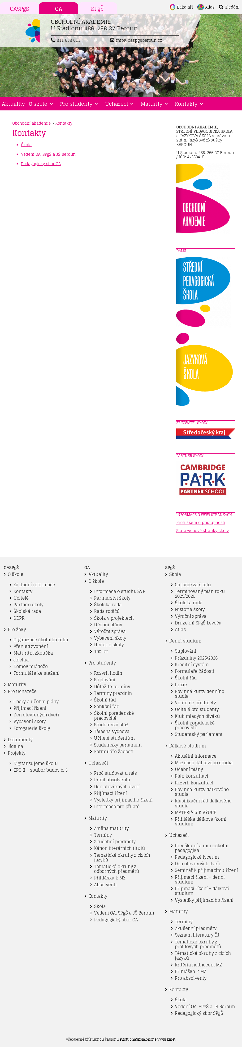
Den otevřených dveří (36, 715)
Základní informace (34, 584)
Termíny (103, 835)
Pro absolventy (191, 978)
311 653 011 (68, 40)
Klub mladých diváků (197, 716)
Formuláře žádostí (114, 751)
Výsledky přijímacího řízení (123, 800)
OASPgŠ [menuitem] (19, 9)
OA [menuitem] (58, 9)
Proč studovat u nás (115, 773)
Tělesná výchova (112, 731)
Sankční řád (106, 706)
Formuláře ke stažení (36, 673)
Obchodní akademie (31, 123)
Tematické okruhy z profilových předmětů (198, 944)
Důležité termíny (112, 686)
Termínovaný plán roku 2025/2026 (200, 594)
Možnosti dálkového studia (204, 762)
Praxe (181, 684)
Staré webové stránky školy (202, 530)
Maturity (151, 103)
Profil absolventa (112, 779)
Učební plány (108, 624)
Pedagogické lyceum (197, 857)
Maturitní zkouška (33, 653)
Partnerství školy (112, 598)
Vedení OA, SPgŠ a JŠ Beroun (124, 913)
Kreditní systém (192, 664)
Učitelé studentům (114, 738)
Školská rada (27, 611)
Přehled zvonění (30, 646)
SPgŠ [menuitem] (97, 9)
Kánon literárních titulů (119, 848)
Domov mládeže (30, 666)
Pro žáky (17, 629)
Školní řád (105, 700)
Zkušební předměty (115, 841)
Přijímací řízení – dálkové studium (202, 891)
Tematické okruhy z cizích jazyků (122, 857)
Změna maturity (111, 828)
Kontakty (186, 103)
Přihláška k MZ (109, 878)
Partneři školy (28, 604)
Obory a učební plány (36, 701)
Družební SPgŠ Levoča (198, 623)
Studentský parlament (118, 745)
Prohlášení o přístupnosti (200, 522)
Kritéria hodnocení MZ (198, 965)
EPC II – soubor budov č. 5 (40, 770)
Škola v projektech (114, 618)
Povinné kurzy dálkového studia (202, 792)
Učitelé (21, 598)
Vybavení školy (29, 721)
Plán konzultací (191, 776)
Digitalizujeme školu (35, 763)
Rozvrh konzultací (194, 783)
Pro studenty (76, 103)
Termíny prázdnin (113, 693)
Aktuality (13, 103)
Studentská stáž (111, 724)
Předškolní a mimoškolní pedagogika (202, 848)
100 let (101, 651)
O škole (38, 103)
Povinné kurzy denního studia (199, 694)
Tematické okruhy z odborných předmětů (116, 869)
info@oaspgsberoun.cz (139, 40)
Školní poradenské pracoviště (114, 716)
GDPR (19, 618)
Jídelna (21, 660)
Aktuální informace (195, 756)
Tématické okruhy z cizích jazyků (203, 956)
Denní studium (185, 641)
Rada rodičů (107, 611)
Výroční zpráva (110, 631)
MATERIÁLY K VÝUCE (195, 812)
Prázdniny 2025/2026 (196, 658)
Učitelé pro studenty (197, 709)
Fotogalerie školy (31, 728)
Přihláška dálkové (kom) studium (200, 821)
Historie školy (109, 644)
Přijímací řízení (29, 708)
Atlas (180, 629)
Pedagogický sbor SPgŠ (199, 1013)
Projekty (17, 753)
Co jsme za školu (193, 584)
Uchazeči (116, 103)
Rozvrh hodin (108, 673)
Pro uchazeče (22, 691)
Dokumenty (20, 739)
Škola (100, 906)
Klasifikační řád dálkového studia (203, 803)
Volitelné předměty (195, 702)
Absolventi (105, 884)
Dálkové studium (187, 746)
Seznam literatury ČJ (197, 935)
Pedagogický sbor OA (116, 920)
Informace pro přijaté (117, 806)
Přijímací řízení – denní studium (200, 880)
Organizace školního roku (40, 639)
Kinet (171, 1039)
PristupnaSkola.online (138, 1039)
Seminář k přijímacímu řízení (206, 870)
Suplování (104, 679)
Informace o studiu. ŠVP (119, 591)
